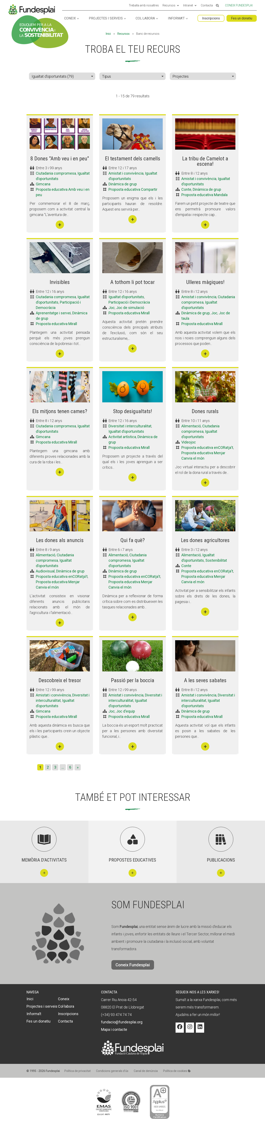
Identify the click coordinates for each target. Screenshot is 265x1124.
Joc (111, 307)
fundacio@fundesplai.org (121, 1022)
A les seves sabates (205, 680)
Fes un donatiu (241, 18)
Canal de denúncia (146, 1071)
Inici (108, 33)
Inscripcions (211, 18)
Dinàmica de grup (122, 184)
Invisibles (60, 282)
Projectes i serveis (106, 18)
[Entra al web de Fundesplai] (132, 1054)
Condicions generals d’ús (112, 1071)
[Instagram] (190, 1029)
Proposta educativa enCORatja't (207, 447)
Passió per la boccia (132, 680)
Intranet (188, 5)
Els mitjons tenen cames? (59, 411)
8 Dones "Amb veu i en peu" (59, 158)
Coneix (70, 18)
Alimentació (191, 426)
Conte (186, 189)
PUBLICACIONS (221, 860)
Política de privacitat (77, 1071)
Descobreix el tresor (60, 680)
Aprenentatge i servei (53, 313)
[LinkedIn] (200, 1029)
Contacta (207, 5)
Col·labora (145, 18)
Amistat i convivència (125, 173)
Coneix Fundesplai (239, 5)
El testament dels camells (132, 158)
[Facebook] (180, 1029)
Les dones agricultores (205, 540)
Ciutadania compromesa (56, 173)
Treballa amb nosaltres (144, 5)
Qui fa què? (132, 540)
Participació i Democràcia (129, 302)
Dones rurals (205, 411)
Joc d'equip (125, 711)
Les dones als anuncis (60, 540)
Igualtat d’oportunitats (126, 297)
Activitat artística (122, 437)
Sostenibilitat (216, 560)
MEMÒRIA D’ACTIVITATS (44, 860)
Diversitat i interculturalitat (129, 426)
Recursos (169, 5)
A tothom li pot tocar (132, 282)
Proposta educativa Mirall (56, 324)
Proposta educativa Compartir (132, 189)
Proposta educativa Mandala (204, 195)
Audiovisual (45, 571)
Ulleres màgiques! (205, 282)
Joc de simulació (130, 307)
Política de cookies (175, 1071)
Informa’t (176, 18)
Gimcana (43, 184)
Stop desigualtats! (132, 411)
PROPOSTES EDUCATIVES (132, 860)
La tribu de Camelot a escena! (205, 161)
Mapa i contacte (114, 1029)
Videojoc (188, 442)
